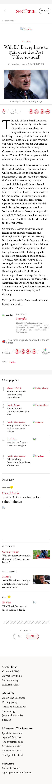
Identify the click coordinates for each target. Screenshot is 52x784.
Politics (13, 362)
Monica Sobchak (14, 388)
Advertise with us (12, 675)
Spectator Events (11, 750)
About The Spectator (13, 697)
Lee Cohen (11, 439)
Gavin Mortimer (10, 551)
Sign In (44, 11)
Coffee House (9, 21)
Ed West (6, 602)
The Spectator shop (12, 741)
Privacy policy (9, 702)
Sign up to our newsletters (16, 772)
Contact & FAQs (11, 671)
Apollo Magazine (11, 737)
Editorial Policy (10, 684)
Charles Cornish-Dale (16, 422)
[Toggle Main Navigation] (6, 11)
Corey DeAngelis (10, 492)
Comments (14, 113)
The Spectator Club (12, 755)
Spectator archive (11, 746)
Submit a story (10, 680)
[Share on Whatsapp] (42, 111)
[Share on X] (36, 111)
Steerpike (21, 319)
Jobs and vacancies (12, 715)
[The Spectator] (26, 11)
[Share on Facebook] (31, 111)
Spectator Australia (12, 733)
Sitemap (6, 719)
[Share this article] (47, 111)
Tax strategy (8, 711)
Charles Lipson (13, 405)
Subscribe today (11, 768)
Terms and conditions (14, 706)
